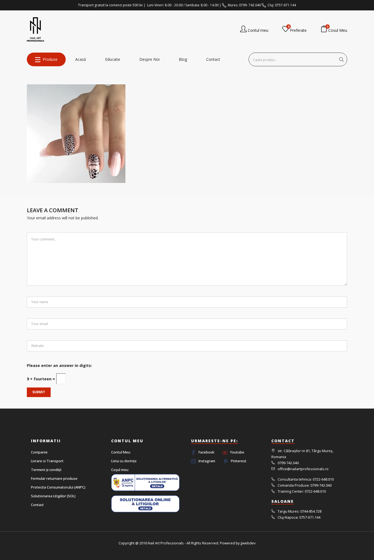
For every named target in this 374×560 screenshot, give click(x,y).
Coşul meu (119, 469)
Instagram (206, 460)
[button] (334, 29)
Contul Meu (120, 452)
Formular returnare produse (54, 478)
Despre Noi (149, 59)
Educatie (112, 59)
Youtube (237, 452)
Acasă (80, 59)
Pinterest (238, 460)
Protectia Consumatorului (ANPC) (58, 487)
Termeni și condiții (46, 469)
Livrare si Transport (47, 460)
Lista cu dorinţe (124, 460)
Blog (183, 59)
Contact (213, 59)
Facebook (206, 452)
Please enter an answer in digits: (59, 365)
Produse (50, 59)
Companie (39, 452)
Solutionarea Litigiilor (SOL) (53, 495)
